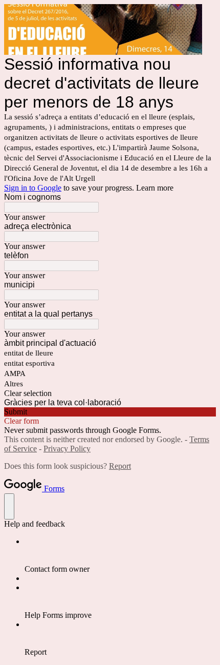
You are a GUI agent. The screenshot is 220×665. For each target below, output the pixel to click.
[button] (110, 393)
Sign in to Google (32, 187)
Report (120, 466)
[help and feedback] (9, 506)
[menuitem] (120, 555)
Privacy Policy (67, 448)
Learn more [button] (154, 187)
